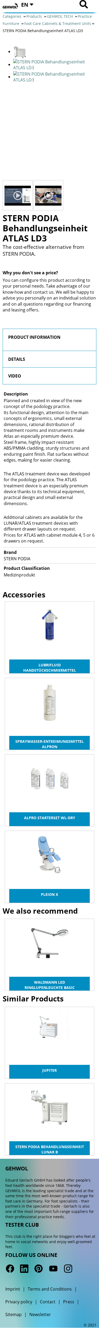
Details (16, 359)
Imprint (12, 1289)
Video (14, 376)
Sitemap (13, 1314)
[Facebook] (10, 1269)
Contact (47, 1302)
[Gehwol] (10, 6)
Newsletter (40, 1314)
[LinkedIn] (24, 1269)
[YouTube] (53, 1269)
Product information (34, 337)
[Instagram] (67, 1269)
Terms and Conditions (50, 1289)
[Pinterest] (38, 1269)
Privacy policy (18, 1302)
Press (68, 1302)
